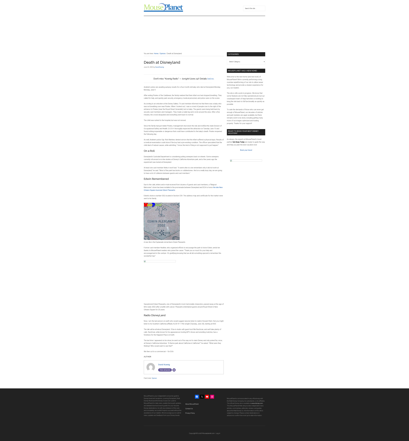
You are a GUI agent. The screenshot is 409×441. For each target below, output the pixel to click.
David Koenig (164, 364)
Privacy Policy (190, 413)
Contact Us (189, 408)
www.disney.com (257, 403)
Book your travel (246, 150)
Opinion (154, 378)
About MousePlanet (192, 404)
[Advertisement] (204, 32)
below (210, 78)
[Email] (174, 370)
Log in (218, 433)
